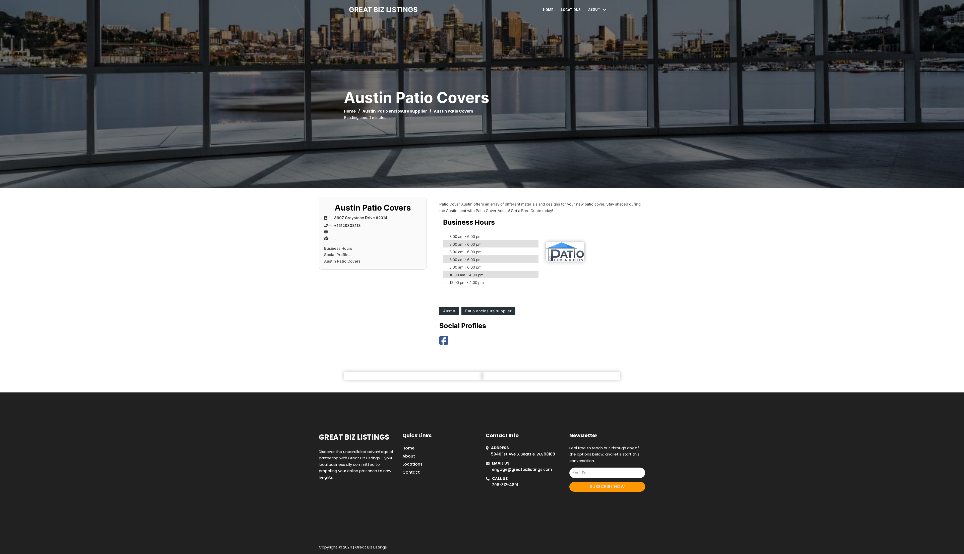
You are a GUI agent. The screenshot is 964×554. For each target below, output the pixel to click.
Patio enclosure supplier (402, 111)
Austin (369, 111)
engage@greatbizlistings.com (522, 469)
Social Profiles (337, 254)
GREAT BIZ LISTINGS (383, 10)
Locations (571, 10)
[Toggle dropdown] (604, 10)
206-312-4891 (505, 484)
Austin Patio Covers (342, 261)
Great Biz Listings (354, 437)
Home (548, 10)
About (408, 456)
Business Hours (338, 248)
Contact (411, 472)
